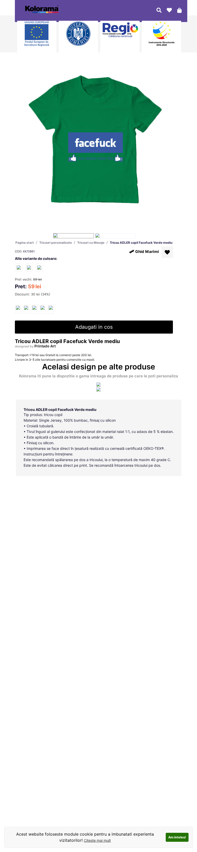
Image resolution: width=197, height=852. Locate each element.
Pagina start (24, 242)
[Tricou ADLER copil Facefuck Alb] (19, 267)
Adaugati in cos (94, 327)
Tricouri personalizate (55, 242)
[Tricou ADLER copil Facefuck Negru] (29, 267)
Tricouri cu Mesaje (90, 242)
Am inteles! (177, 837)
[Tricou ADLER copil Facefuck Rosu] (39, 267)
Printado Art (45, 346)
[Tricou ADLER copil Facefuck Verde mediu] (18, 309)
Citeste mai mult (97, 840)
